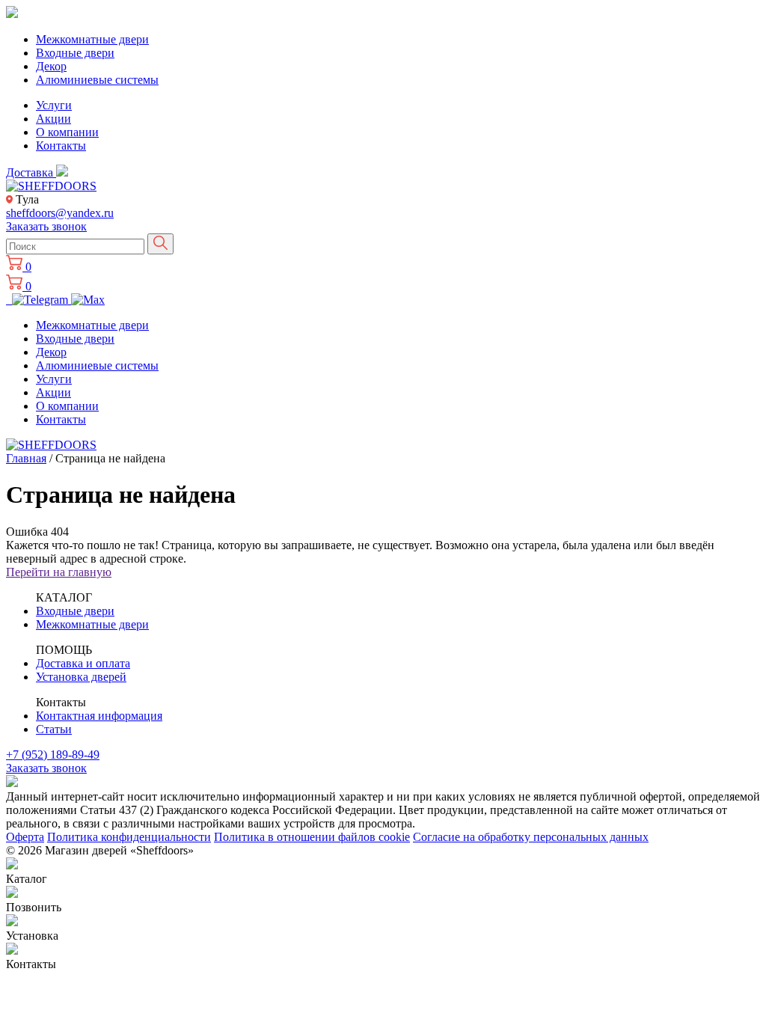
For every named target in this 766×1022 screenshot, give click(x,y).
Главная (26, 458)
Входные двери (75, 52)
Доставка (31, 172)
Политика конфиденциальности (129, 836)
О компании (67, 132)
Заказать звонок (46, 226)
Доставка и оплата (83, 663)
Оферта (25, 836)
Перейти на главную (58, 572)
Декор (51, 66)
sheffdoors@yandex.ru (60, 212)
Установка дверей (81, 676)
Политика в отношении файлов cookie (312, 836)
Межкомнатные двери (92, 39)
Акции (53, 118)
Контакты (61, 145)
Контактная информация (99, 715)
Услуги (54, 105)
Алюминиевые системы (97, 79)
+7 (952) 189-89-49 (52, 754)
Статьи (54, 729)
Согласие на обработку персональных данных (531, 836)
